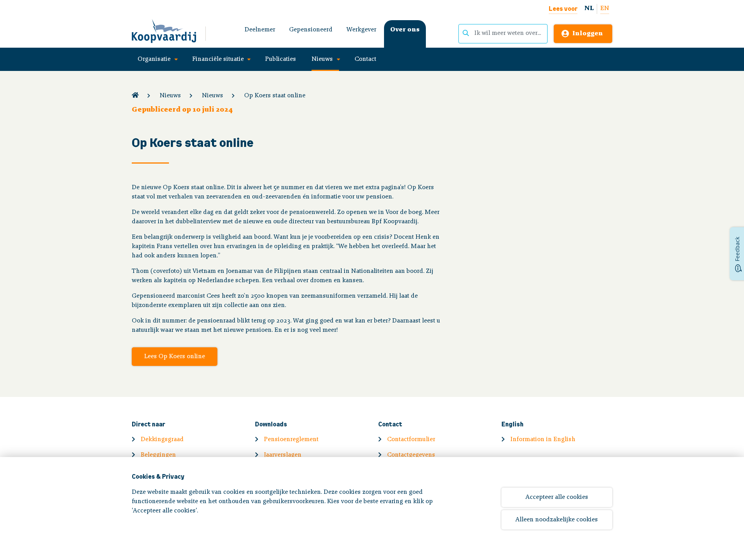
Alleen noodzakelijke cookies (556, 520)
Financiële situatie (218, 59)
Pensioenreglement (291, 439)
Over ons (405, 30)
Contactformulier (411, 439)
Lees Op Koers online (174, 357)
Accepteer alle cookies (556, 497)
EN (604, 8)
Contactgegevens (411, 455)
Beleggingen (158, 455)
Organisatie (154, 59)
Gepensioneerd (310, 30)
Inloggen (587, 34)
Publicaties (280, 59)
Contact (365, 59)
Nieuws (322, 59)
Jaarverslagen (282, 455)
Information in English (542, 439)
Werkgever (361, 30)
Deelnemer (260, 30)
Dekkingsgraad (162, 439)
